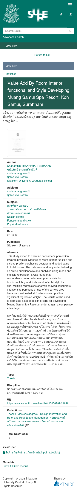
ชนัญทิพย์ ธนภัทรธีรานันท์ (22, 169)
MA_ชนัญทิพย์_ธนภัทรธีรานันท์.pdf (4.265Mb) (32, 452)
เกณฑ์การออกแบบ (17, 205)
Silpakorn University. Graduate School (29, 180)
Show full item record (15, 466)
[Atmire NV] (64, 483)
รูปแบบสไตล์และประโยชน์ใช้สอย (26, 209)
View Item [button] (12, 46)
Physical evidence (17, 224)
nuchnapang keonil (18, 173)
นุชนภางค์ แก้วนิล (17, 177)
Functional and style (19, 220)
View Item (11, 66)
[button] (61, 14)
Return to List (42, 55)
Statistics (11, 74)
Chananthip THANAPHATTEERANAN (29, 166)
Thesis (11, 378)
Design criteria (15, 217)
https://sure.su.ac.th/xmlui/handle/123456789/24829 (38, 403)
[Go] (70, 31)
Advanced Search (13, 37)
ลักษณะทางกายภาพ (18, 213)
